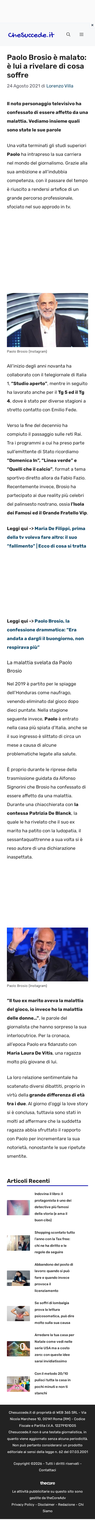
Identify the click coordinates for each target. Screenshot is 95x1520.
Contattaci (47, 1470)
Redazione (66, 1505)
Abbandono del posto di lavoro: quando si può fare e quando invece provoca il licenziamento (54, 1277)
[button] (68, 34)
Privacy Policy (23, 1505)
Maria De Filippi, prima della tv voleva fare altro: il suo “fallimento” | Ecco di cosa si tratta (46, 537)
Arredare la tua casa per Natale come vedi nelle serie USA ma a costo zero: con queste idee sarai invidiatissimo (54, 1348)
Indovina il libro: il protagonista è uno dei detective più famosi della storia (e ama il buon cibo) (53, 1207)
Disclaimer (46, 1505)
